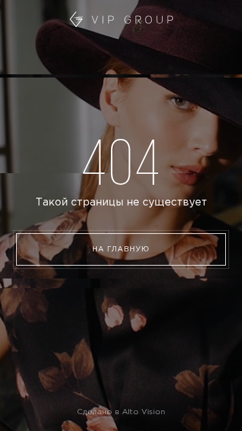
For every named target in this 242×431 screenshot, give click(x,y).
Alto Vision (143, 411)
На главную (121, 249)
